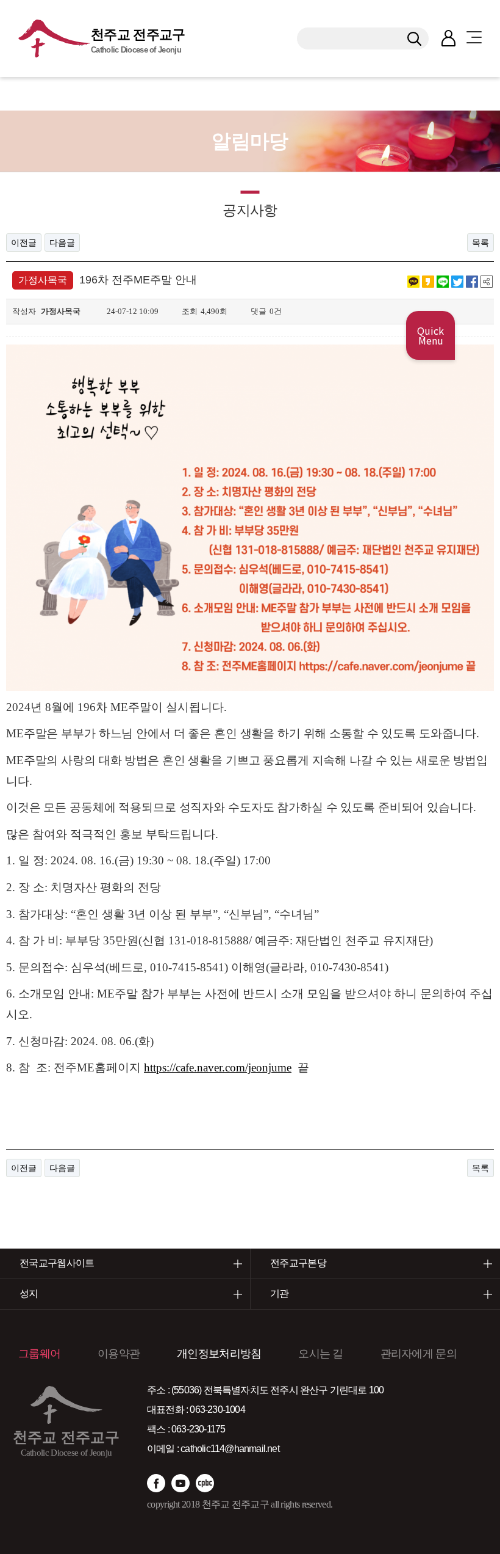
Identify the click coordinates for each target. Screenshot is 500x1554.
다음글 (62, 242)
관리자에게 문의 (418, 1354)
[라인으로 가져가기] (443, 281)
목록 (480, 242)
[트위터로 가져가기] (457, 281)
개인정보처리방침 (219, 1354)
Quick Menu (430, 335)
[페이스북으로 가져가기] (472, 281)
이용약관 (119, 1354)
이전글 (24, 242)
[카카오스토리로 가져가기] (428, 281)
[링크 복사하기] (486, 281)
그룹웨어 (39, 1354)
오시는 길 (320, 1354)
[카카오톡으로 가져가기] (413, 281)
